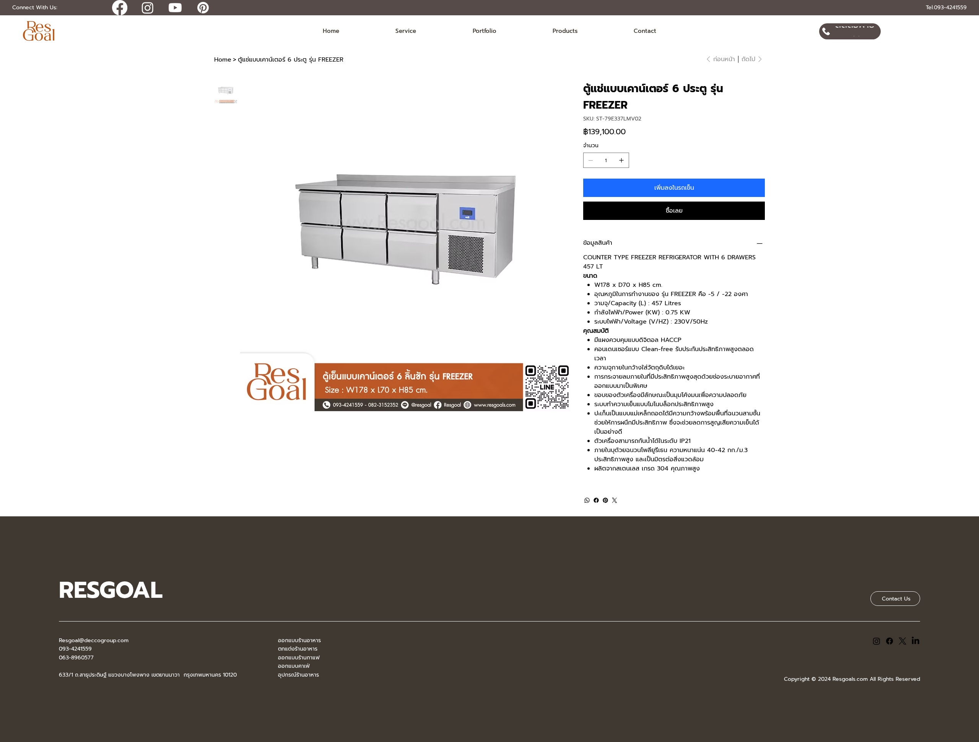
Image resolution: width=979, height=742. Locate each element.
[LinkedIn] (915, 641)
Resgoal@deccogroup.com (93, 640)
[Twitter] (614, 500)
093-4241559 (75, 649)
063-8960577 (76, 658)
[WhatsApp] (587, 500)
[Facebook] (596, 500)
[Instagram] (876, 641)
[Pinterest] (605, 500)
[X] (902, 641)
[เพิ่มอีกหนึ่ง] (621, 160)
